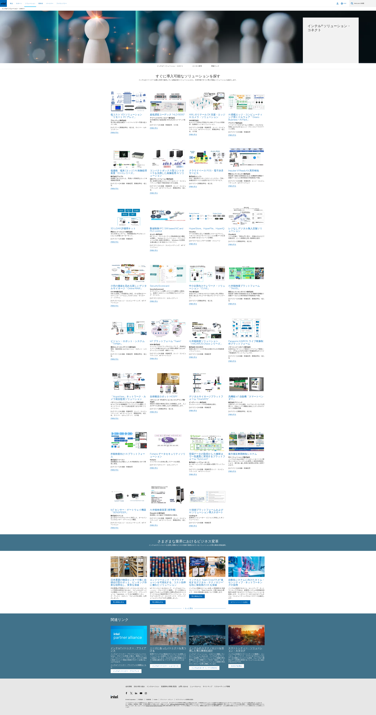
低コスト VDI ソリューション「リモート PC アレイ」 (126, 115)
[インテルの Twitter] (131, 693)
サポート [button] (19, 3)
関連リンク (215, 66)
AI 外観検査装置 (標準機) (163, 509)
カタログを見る (236, 666)
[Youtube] (141, 693)
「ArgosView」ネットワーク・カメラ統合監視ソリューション (128, 397)
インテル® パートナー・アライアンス (128, 649)
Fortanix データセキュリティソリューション (167, 455)
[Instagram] (145, 693)
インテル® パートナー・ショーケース (165, 666)
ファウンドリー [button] (61, 3)
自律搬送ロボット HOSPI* (164, 396)
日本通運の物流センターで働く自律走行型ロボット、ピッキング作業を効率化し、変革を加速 (129, 582)
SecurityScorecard (159, 285)
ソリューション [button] (30, 3)
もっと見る (189, 608)
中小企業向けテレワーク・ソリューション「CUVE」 (207, 287)
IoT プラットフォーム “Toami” (165, 341)
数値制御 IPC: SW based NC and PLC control (166, 229)
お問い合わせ (183, 686)
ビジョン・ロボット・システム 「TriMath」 (128, 342)
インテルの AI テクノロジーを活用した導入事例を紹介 (206, 649)
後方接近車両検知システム (242, 453)
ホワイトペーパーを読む (239, 602)
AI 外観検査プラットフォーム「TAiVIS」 (244, 287)
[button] (188, 114)
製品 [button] (11, 3)
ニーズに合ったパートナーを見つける (168, 649)
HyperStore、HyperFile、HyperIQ (206, 228)
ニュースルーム (195, 686)
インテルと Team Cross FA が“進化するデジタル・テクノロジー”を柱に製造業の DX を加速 (206, 582)
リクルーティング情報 (222, 686)
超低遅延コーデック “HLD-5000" (167, 114)
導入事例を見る (118, 602)
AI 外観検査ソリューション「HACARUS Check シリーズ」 (206, 342)
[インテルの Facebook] (126, 693)
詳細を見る (114, 133)
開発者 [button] (40, 3)
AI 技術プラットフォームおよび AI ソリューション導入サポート (206, 511)
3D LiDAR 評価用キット (123, 228)
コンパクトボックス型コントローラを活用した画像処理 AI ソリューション (167, 173)
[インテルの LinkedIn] (136, 693)
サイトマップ (207, 686)
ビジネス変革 (197, 66)
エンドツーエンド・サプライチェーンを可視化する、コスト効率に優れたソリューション (168, 582)
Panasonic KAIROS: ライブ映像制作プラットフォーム (245, 342)
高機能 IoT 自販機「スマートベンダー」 (245, 397)
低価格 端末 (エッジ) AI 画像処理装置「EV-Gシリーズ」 (129, 172)
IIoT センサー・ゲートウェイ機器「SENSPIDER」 (128, 511)
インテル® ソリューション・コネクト (170, 66)
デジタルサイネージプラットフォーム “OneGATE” (206, 397)
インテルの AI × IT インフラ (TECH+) (204, 668)
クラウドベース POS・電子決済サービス (206, 172)
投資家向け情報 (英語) (169, 686)
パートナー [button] (49, 3)
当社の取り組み (139, 686)
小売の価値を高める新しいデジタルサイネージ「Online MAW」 (129, 287)
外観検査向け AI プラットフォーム (128, 455)
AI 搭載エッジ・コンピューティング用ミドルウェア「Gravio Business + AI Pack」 (245, 117)
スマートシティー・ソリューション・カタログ (245, 649)
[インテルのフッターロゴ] (114, 697)
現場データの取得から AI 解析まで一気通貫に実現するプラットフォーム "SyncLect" (207, 456)
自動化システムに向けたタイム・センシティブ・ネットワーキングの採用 (246, 582)
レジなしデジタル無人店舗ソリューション (245, 229)
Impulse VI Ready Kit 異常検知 (243, 170)
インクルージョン (153, 686)
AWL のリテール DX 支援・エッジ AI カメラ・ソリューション (207, 115)
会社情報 (129, 686)
